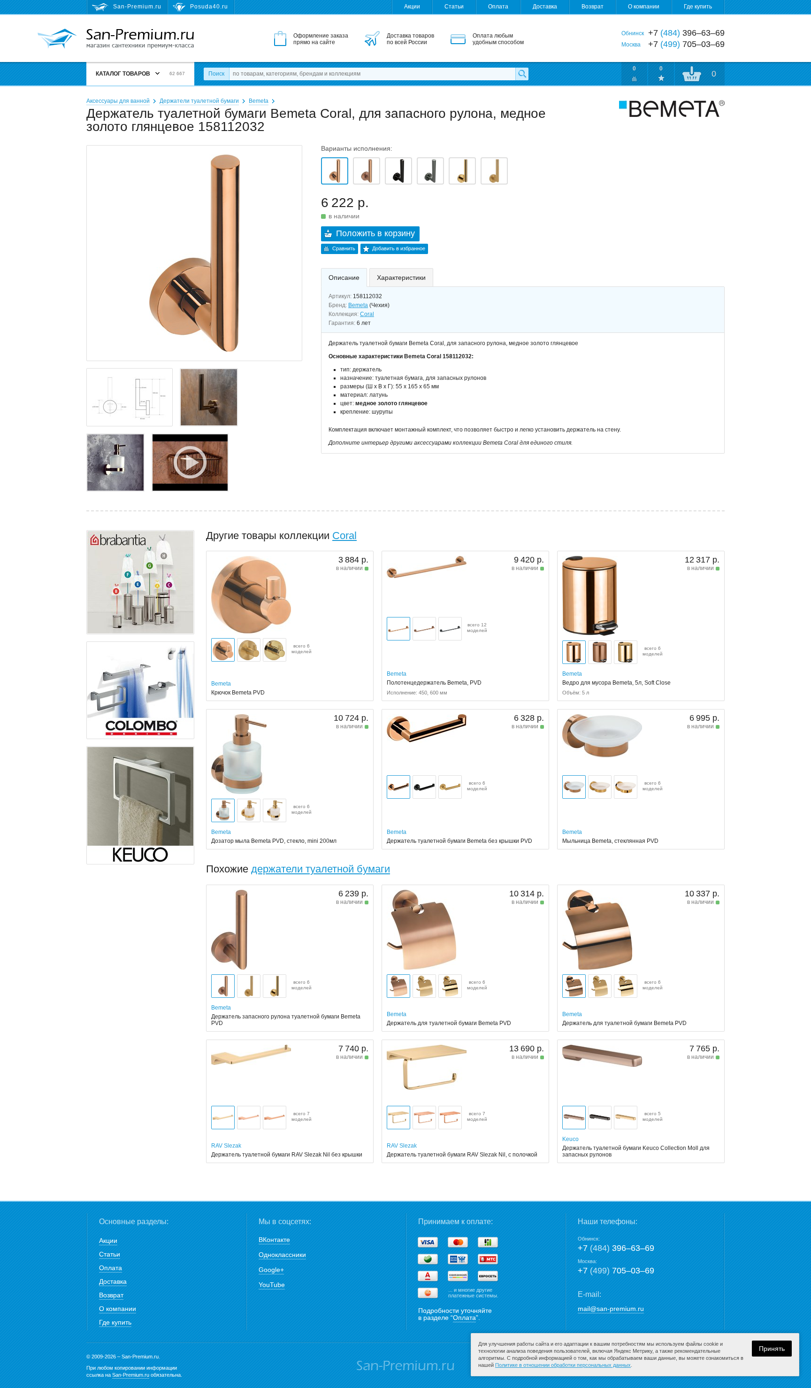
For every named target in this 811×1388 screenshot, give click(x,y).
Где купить (698, 6)
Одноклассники (282, 1254)
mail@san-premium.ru (611, 1308)
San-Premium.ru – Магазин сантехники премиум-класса (140, 39)
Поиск (216, 73)
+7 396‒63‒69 (616, 1248)
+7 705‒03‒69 (616, 1270)
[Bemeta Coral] (190, 462)
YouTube (272, 1284)
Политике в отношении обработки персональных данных (563, 1365)
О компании (643, 6)
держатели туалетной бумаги (320, 869)
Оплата (498, 6)
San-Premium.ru (130, 1375)
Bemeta (258, 101)
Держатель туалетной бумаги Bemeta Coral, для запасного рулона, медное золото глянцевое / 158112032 (334, 171)
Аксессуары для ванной (118, 101)
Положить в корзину (375, 233)
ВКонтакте (274, 1239)
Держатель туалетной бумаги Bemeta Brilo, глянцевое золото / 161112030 (462, 171)
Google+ (271, 1269)
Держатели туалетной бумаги (199, 101)
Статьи (454, 6)
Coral (367, 314)
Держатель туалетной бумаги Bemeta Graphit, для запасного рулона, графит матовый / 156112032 (430, 171)
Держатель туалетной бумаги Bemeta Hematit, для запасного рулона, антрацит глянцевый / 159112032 (398, 171)
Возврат (592, 6)
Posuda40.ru (209, 6)
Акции (412, 6)
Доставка (545, 6)
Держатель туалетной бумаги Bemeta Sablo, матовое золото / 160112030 (494, 171)
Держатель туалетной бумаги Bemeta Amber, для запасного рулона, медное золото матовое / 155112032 (366, 171)
